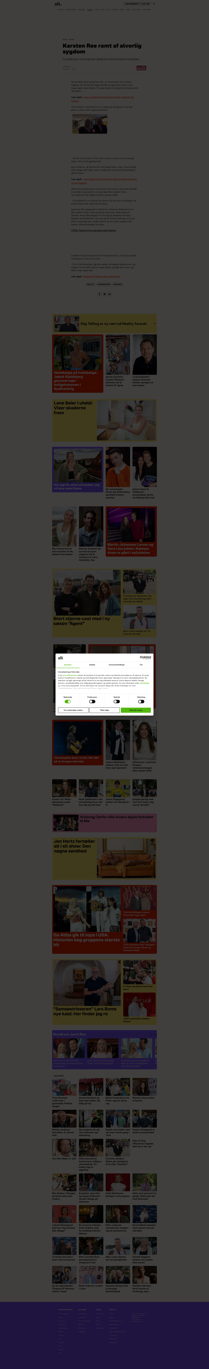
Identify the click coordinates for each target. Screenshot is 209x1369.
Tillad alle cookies (136, 710)
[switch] (92, 701)
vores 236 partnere (70, 675)
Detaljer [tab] (92, 665)
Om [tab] (141, 665)
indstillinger (144, 683)
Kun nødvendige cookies (73, 710)
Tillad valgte (104, 710)
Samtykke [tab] (68, 665)
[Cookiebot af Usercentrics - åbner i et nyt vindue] (141, 657)
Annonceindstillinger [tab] (117, 665)
